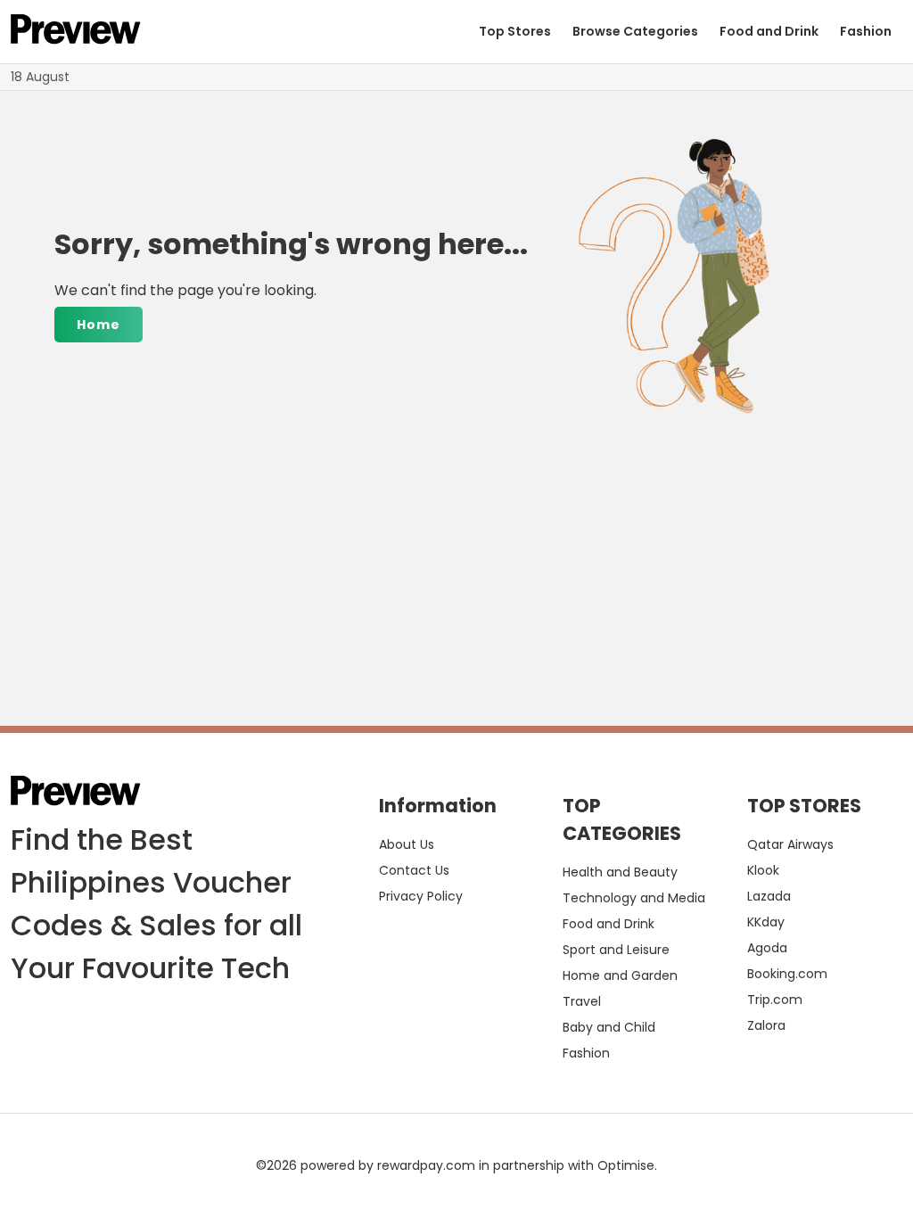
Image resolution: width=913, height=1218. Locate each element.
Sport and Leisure (616, 950)
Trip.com (774, 999)
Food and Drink (769, 31)
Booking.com (787, 974)
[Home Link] (76, 32)
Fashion (866, 31)
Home (98, 324)
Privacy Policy (421, 896)
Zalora (766, 1025)
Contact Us (414, 870)
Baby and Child (609, 1027)
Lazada (769, 896)
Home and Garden (620, 975)
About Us (406, 844)
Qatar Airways (790, 844)
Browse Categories (635, 31)
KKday (766, 922)
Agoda (767, 948)
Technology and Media (634, 898)
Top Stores (515, 31)
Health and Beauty (620, 872)
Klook (763, 870)
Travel (582, 1001)
